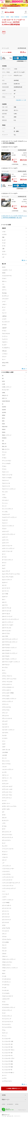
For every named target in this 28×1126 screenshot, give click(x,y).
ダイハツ (4, 254)
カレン (3, 599)
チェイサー (5, 846)
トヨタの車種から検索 (7, 372)
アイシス (4, 452)
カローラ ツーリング (7, 616)
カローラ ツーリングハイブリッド (10, 619)
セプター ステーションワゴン (9, 806)
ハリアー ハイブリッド (7, 899)
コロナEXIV (5, 752)
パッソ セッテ (5, 894)
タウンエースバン (6, 840)
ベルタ (3, 970)
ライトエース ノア (6, 1018)
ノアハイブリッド (6, 865)
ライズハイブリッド (7, 1016)
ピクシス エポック (6, 905)
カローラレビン (6, 664)
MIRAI (3, 415)
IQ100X (4, 409)
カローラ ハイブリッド (7, 622)
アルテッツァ (5, 472)
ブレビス (4, 948)
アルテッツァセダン (7, 477)
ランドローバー (6, 321)
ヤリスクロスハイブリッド (8, 1007)
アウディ (4, 278)
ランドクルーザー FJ (7, 1055)
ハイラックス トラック (7, 885)
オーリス (4, 557)
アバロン (4, 457)
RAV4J (3, 429)
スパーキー (5, 780)
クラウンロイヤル (6, 707)
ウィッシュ (5, 503)
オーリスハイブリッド (7, 559)
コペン (3, 741)
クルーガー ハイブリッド (8, 729)
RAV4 (3, 423)
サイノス (4, 758)
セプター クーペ (6, 803)
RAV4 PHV (4, 426)
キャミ (3, 670)
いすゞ (3, 257)
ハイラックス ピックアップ (8, 888)
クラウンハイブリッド (7, 701)
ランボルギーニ (6, 347)
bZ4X (3, 381)
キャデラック (5, 296)
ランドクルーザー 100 (7, 1041)
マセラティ (5, 342)
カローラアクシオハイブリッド (9, 642)
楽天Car (2, 16)
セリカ (3, 814)
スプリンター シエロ (7, 789)
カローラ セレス (6, 613)
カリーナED (5, 593)
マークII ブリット (6, 982)
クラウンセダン (6, 695)
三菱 (3, 248)
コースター (5, 738)
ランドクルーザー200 (7, 1061)
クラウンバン (5, 704)
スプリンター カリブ (7, 786)
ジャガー (4, 319)
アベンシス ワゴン (6, 460)
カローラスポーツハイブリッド (9, 653)
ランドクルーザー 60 (7, 1047)
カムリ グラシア (6, 571)
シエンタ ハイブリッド (7, 769)
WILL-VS (4, 446)
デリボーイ (5, 854)
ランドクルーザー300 (7, 1067)
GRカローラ (5, 395)
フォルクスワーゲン (7, 275)
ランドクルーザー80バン (8, 1072)
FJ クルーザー (5, 389)
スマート (4, 289)
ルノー (3, 359)
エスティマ (5, 537)
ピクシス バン (5, 911)
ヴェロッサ (5, 520)
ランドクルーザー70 (7, 1069)
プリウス (4, 936)
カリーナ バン (5, 591)
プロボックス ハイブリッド (8, 959)
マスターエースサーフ (7, 996)
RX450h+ (4, 438)
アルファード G (6, 483)
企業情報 (3, 1104)
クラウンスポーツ (6, 690)
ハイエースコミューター (8, 868)
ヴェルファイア (6, 514)
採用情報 (16, 1104)
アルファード (5, 480)
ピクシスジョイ (6, 916)
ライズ (3, 1013)
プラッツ (4, 933)
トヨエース (5, 857)
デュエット (5, 851)
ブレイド (4, 945)
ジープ (3, 301)
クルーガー (5, 724)
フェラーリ (5, 339)
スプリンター (5, 783)
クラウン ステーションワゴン (9, 678)
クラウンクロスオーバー (8, 687)
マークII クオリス (6, 979)
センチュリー (5, 820)
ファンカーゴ (5, 931)
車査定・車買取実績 (15, 16)
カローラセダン (6, 656)
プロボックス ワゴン (7, 962)
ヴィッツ (4, 506)
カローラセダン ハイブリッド (9, 659)
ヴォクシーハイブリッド (8, 525)
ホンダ (3, 240)
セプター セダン (6, 809)
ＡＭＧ (3, 287)
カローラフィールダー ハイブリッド (11, 661)
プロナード (5, 956)
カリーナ (4, 585)
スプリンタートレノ (7, 797)
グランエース (5, 715)
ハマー (3, 310)
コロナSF (4, 755)
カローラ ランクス (6, 627)
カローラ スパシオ (6, 610)
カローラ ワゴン (6, 633)
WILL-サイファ (5, 449)
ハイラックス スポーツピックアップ (11, 882)
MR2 (3, 421)
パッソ (3, 891)
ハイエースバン (6, 871)
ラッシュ (4, 1035)
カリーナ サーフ (6, 588)
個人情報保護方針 (10, 1104)
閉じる (23, 260)
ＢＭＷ (3, 272)
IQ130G (4, 412)
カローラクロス (6, 644)
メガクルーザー (6, 999)
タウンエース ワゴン (7, 834)
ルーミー (4, 1075)
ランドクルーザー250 (7, 1064)
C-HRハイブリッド (6, 387)
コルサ (3, 744)
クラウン (4, 673)
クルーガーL (5, 732)
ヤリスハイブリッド (7, 1010)
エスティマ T (5, 542)
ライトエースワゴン (7, 1027)
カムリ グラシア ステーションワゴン (11, 574)
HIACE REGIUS (6, 401)
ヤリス (3, 1001)
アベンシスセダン (6, 463)
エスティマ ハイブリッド (8, 548)
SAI (3, 440)
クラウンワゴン (6, 710)
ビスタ (3, 925)
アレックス (5, 491)
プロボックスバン (6, 965)
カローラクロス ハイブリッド (9, 647)
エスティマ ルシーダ (7, 551)
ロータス (4, 324)
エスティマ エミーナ (7, 545)
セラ (3, 812)
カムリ (3, 568)
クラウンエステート (7, 684)
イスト (3, 494)
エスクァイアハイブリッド (8, 534)
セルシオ (4, 817)
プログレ (4, 953)
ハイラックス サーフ (7, 880)
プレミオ (4, 950)
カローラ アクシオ (6, 608)
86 (2, 375)
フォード (4, 313)
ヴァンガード (5, 500)
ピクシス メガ (5, 914)
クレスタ (4, 735)
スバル (3, 245)
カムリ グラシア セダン (8, 576)
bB (2, 378)
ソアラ (3, 823)
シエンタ (4, 766)
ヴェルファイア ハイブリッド (9, 517)
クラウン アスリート (7, 676)
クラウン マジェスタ (7, 681)
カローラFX (5, 636)
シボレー (4, 304)
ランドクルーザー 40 (7, 1044)
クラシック (5, 712)
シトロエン (5, 353)
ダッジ (3, 307)
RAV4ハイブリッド (6, 435)
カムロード (5, 582)
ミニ (3, 284)
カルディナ (5, 596)
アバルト (4, 330)
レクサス (4, 234)
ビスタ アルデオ (6, 928)
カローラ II (4, 605)
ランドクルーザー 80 (7, 1052)
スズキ (3, 251)
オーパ (3, 554)
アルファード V (6, 486)
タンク (3, 843)
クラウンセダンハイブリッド (9, 698)
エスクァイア (5, 531)
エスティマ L (5, 540)
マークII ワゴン (6, 984)
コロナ (3, 746)
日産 (3, 237)
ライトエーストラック (7, 1021)
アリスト (4, 469)
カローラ (4, 602)
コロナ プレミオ (6, 749)
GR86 (3, 392)
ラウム (3, 1030)
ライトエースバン (6, 1024)
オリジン (4, 562)
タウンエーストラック (7, 837)
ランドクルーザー (6, 1038)
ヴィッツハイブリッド (7, 508)
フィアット (5, 336)
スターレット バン (7, 778)
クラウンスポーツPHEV (8, 693)
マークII (4, 976)
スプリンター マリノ (7, 792)
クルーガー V (5, 727)
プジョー (4, 356)
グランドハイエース (7, 718)
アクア (3, 455)
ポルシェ (4, 281)
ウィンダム (5, 511)
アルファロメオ (6, 333)
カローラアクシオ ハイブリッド (10, 639)
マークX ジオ (5, 990)
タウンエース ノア (6, 831)
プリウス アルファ (6, 939)
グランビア (5, 721)
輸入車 (4, 263)
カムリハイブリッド (7, 579)
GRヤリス (4, 398)
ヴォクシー (5, 523)
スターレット (5, 775)
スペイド (4, 800)
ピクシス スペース (6, 908)
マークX (4, 987)
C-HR (3, 384)
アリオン (4, 466)
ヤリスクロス (5, 1004)
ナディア (4, 860)
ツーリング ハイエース (7, 848)
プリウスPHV (5, 942)
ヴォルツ (4, 528)
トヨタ (3, 231)
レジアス (4, 1078)
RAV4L (3, 432)
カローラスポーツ (6, 650)
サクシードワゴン (6, 763)
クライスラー (5, 298)
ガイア (3, 565)
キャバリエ (5, 667)
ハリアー (4, 897)
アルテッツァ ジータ (7, 474)
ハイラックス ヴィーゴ (7, 877)
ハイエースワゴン (6, 874)
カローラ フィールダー (7, 625)
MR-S (3, 418)
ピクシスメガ (5, 922)
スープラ (4, 772)
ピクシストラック (6, 919)
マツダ (3, 243)
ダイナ (3, 829)
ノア (3, 863)
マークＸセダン (6, 993)
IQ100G (4, 406)
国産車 (4, 228)
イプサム (4, 497)
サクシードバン (6, 761)
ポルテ (3, 973)
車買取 (7, 16)
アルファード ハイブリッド (8, 489)
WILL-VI (4, 443)
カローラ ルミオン (6, 630)
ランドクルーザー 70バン (8, 1050)
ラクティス (5, 1033)
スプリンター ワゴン (7, 795)
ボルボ (3, 365)
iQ (2, 404)
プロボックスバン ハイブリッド (10, 967)
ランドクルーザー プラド (8, 1058)
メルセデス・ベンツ (7, 270)
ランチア (4, 344)
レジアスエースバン (7, 1081)
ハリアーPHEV (5, 902)
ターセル (4, 826)
